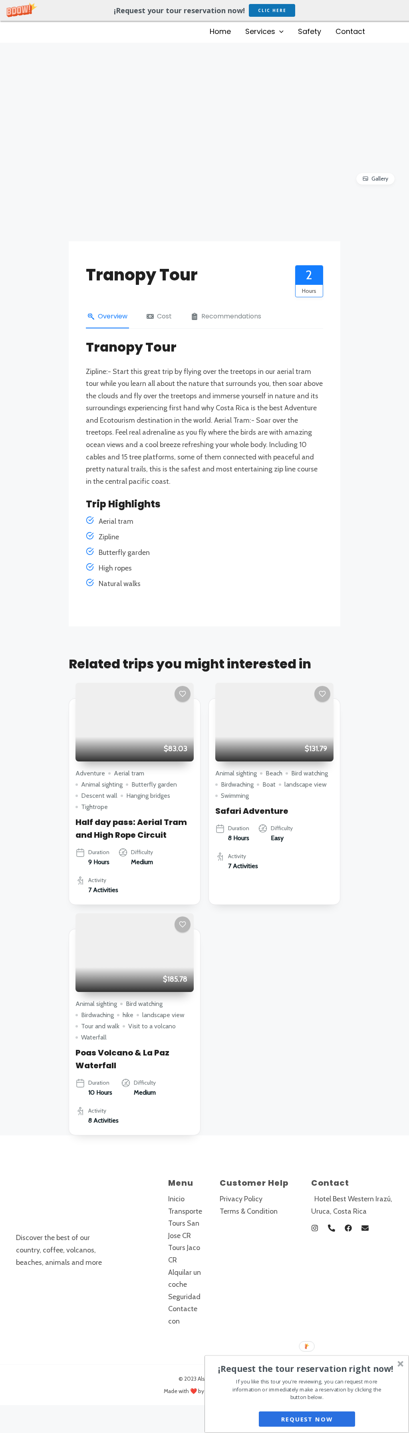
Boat (269, 784)
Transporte (185, 1211)
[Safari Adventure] (274, 722)
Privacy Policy (241, 1198)
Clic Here (272, 10)
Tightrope (94, 807)
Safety (309, 31)
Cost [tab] (164, 316)
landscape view (305, 784)
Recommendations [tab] (231, 316)
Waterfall (94, 1037)
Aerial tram (129, 773)
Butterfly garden (154, 784)
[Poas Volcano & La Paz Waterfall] (134, 952)
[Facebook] (348, 1228)
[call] (331, 1228)
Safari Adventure (251, 811)
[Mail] (365, 1228)
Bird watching (309, 773)
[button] (204, 10)
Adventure (90, 773)
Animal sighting (102, 784)
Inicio (176, 1198)
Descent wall (99, 795)
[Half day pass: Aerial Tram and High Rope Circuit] (134, 722)
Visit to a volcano (152, 1026)
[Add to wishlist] (183, 694)
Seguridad (184, 1296)
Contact (350, 31)
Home (220, 31)
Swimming (235, 795)
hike (128, 1015)
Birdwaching (237, 784)
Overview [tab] (112, 316)
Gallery (379, 178)
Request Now (306, 1419)
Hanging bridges (148, 795)
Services (260, 31)
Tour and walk (100, 1026)
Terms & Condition (249, 1211)
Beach (274, 773)
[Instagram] (314, 1228)
